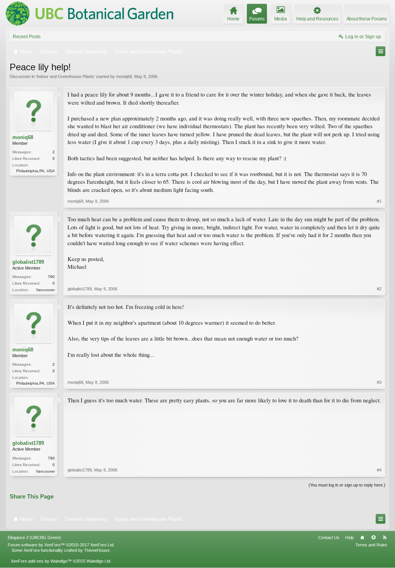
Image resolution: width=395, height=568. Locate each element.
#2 (379, 289)
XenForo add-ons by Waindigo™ (41, 561)
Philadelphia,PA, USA (35, 171)
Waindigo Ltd (98, 561)
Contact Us (328, 537)
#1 (379, 201)
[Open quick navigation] (380, 51)
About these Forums (366, 19)
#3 (379, 382)
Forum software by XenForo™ (61, 545)
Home (362, 537)
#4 (379, 470)
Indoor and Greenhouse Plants (65, 76)
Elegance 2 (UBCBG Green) (34, 537)
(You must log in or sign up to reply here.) (347, 485)
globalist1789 (28, 262)
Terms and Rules (371, 545)
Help (349, 537)
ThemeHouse (97, 550)
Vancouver (45, 290)
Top (373, 537)
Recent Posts (27, 36)
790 (51, 277)
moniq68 (124, 76)
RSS (384, 537)
